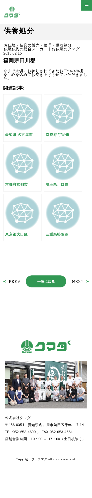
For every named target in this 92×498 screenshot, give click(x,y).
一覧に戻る (46, 281)
